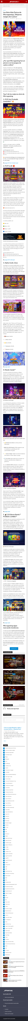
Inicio (4, 4)
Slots (4, 10)
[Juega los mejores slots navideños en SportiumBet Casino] (5, 980)
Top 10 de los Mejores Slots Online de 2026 (15, 976)
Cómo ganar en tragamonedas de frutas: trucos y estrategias (14, 677)
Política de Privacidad (9, 1013)
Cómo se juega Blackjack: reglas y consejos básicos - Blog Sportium (12, 728)
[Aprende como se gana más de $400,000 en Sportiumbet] (5, 971)
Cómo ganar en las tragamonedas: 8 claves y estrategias (14, 661)
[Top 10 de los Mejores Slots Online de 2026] (5, 975)
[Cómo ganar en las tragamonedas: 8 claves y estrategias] (5, 961)
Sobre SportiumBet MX (9, 997)
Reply (5, 741)
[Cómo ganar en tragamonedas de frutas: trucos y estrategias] (5, 966)
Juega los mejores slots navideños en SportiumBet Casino (14, 981)
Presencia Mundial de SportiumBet (12, 1003)
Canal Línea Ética (8, 1011)
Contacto (6, 1009)
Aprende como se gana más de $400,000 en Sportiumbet (14, 693)
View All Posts (21, 704)
